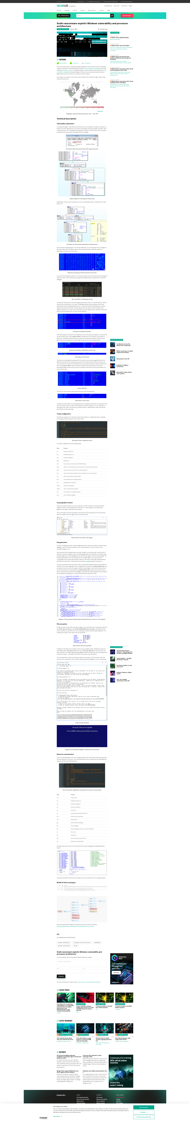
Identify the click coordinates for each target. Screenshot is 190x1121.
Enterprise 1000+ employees (126, 1)
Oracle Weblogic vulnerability (91, 68)
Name (58, 968)
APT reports (99, 1097)
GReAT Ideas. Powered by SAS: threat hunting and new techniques (121, 81)
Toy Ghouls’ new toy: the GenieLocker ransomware (124, 344)
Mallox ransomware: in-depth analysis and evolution (125, 351)
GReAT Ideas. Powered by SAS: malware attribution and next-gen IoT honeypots (120, 58)
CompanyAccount (108, 5)
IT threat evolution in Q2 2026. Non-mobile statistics (104, 1006)
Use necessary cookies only (144, 1117)
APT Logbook (119, 1103)
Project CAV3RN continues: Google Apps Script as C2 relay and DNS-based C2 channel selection (85, 1008)
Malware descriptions (63, 29)
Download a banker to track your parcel (124, 666)
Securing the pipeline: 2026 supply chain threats (122, 1038)
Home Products (81, 1)
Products (75, 10)
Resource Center (92, 10)
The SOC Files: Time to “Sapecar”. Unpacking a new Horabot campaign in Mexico (124, 652)
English (130, 5)
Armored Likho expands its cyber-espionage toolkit (92, 1056)
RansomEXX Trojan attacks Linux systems (124, 372)
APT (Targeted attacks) (82, 1097)
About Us (101, 10)
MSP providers (68, 70)
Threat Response (120, 1097)
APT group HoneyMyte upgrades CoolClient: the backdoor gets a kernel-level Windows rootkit (69, 1057)
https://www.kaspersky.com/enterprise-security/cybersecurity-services (75, 926)
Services (82, 10)
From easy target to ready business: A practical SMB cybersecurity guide (83, 1039)
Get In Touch (116, 5)
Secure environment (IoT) (83, 1099)
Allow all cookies (143, 1107)
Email (84, 968)
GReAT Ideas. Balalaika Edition (120, 37)
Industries (67, 10)
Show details (56, 1116)
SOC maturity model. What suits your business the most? (65, 1038)
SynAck (88, 561)
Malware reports (100, 1004)
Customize (143, 1112)
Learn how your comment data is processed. (88, 982)
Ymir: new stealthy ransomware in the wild (123, 680)
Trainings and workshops (65, 1034)
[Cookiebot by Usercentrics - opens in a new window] (43, 1118)
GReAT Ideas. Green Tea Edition (120, 45)
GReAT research (81, 1004)
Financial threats (81, 1103)
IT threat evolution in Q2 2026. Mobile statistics (123, 1006)
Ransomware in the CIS (123, 358)
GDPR (108, 10)
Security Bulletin (100, 1101)
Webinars (118, 1101)
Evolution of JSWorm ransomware (122, 365)
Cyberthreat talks (83, 1034)
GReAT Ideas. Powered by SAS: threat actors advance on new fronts (121, 69)
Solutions (59, 10)
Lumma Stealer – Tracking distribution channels (124, 659)
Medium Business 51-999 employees (111, 1)
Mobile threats (80, 1101)
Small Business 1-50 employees (94, 1)
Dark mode (124, 5)
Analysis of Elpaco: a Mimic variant (124, 673)
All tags (118, 1099)
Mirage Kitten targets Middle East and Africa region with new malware (67, 1071)
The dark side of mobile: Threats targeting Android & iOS (104, 1039)
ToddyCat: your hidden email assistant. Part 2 (95, 1071)
